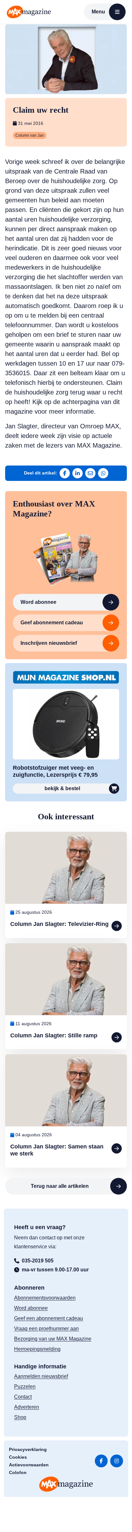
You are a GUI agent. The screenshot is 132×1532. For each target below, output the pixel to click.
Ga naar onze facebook (101, 1461)
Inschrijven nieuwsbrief (49, 643)
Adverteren (26, 1407)
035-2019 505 (38, 1260)
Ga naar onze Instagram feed (116, 1461)
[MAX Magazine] (28, 11)
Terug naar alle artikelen (60, 1186)
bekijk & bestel (62, 788)
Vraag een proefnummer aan (46, 1328)
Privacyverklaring (28, 1449)
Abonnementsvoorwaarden (45, 1298)
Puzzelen (25, 1386)
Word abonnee (38, 602)
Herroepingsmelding (37, 1349)
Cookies (18, 1457)
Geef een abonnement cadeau (48, 1318)
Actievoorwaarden (29, 1464)
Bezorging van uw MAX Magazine (52, 1339)
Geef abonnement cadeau (52, 622)
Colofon (18, 1472)
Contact (23, 1396)
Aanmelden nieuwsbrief (41, 1376)
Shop (20, 1417)
